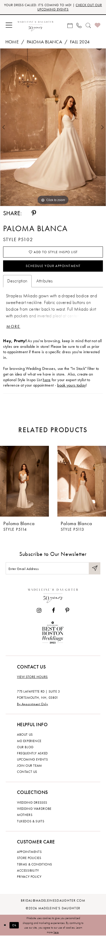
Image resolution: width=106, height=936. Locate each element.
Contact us (27, 772)
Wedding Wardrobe (34, 808)
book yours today (71, 385)
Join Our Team (29, 765)
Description (17, 281)
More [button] (13, 326)
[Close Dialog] (4, 925)
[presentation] (24, 481)
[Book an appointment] (69, 25)
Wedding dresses (32, 802)
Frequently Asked (32, 753)
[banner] (35, 25)
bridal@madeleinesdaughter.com (53, 900)
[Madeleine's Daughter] (53, 594)
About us (25, 734)
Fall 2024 (80, 42)
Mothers (24, 815)
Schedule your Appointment (53, 266)
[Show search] (88, 25)
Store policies (29, 858)
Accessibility (28, 870)
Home (12, 42)
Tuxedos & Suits (30, 821)
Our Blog (25, 747)
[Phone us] (79, 25)
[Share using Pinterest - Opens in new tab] (33, 213)
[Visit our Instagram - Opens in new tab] (39, 611)
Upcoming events (32, 759)
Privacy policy (29, 876)
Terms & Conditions (34, 864)
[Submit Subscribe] (94, 568)
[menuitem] (9, 25)
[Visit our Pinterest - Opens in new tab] (67, 611)
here (46, 379)
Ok (14, 925)
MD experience (29, 741)
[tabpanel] (53, 127)
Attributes (44, 281)
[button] (9, 25)
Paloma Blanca (44, 42)
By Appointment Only (32, 704)
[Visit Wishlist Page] (97, 25)
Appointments (29, 852)
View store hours (32, 677)
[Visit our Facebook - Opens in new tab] (53, 611)
